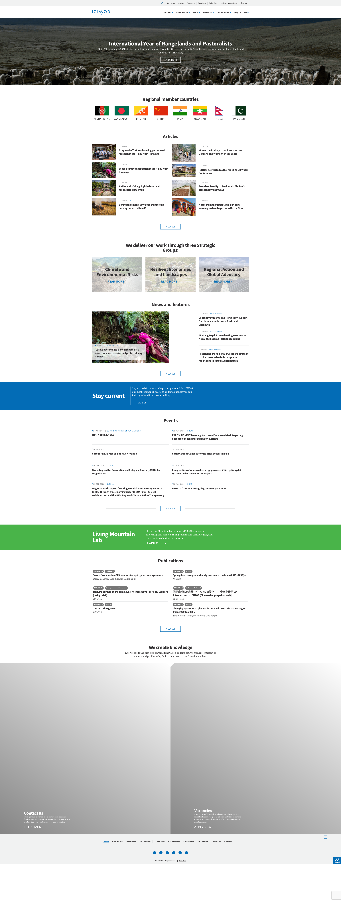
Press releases (216, 314)
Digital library (213, 3)
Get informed (174, 790)
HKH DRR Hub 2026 (103, 435)
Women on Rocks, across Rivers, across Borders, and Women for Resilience (220, 152)
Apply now (202, 776)
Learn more (170, 65)
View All (170, 628)
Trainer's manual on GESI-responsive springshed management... (128, 575)
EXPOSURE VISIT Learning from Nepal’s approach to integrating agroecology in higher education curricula (207, 436)
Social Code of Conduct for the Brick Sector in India (200, 453)
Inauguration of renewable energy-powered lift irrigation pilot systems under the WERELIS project (206, 471)
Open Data (202, 3)
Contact (181, 3)
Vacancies (191, 3)
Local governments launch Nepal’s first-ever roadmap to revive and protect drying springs (118, 353)
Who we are (117, 790)
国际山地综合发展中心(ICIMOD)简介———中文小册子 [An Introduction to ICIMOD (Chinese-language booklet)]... (205, 593)
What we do (131, 790)
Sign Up (142, 402)
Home (106, 790)
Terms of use (182, 810)
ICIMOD (177, 578)
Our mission (171, 3)
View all (170, 226)
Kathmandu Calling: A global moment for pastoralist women (139, 188)
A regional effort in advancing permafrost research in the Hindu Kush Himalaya (142, 152)
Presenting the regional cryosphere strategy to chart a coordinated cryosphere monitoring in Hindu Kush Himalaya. (223, 357)
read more (115, 281)
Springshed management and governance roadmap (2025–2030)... (209, 575)
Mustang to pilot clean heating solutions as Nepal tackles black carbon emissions (222, 337)
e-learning (243, 3)
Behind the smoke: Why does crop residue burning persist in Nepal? (141, 206)
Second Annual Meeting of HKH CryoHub (114, 453)
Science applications (229, 3)
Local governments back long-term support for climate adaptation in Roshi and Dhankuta (223, 321)
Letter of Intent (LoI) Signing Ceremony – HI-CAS (199, 488)
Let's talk (32, 776)
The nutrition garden (104, 608)
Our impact (160, 790)
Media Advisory (113, 346)
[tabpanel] (170, 51)
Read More (169, 281)
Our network (145, 790)
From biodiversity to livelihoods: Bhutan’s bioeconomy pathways (222, 188)
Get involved (188, 790)
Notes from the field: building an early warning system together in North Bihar (221, 206)
